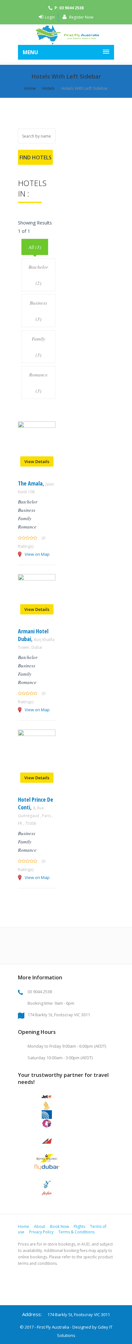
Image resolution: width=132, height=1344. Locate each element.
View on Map (37, 554)
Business (26, 510)
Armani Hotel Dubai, (36, 638)
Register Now (80, 17)
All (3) (35, 247)
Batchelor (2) (38, 275)
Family (24, 518)
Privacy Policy (41, 1232)
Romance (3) (38, 382)
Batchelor (27, 501)
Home (30, 88)
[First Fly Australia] (66, 34)
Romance (27, 526)
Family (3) (38, 346)
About (39, 1226)
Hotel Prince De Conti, (35, 811)
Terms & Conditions (76, 1232)
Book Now (59, 1226)
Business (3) (38, 311)
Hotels (48, 88)
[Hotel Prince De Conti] (36, 734)
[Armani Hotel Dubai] (36, 579)
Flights (79, 1226)
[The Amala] (36, 426)
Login (50, 17)
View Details (36, 461)
